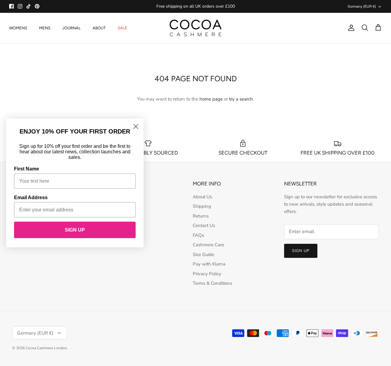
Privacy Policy (207, 274)
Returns (201, 216)
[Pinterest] (37, 6)
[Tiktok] (28, 6)
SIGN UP (75, 229)
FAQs (198, 235)
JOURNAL (71, 28)
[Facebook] (11, 6)
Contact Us (204, 225)
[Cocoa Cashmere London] (195, 28)
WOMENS (18, 28)
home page (211, 99)
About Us (202, 197)
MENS (44, 28)
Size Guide (203, 254)
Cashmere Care (208, 245)
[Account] (350, 27)
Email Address (31, 197)
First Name (26, 168)
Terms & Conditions (212, 283)
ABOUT (99, 28)
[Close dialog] (135, 126)
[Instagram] (20, 6)
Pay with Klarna (209, 264)
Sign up (300, 251)
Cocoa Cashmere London (46, 348)
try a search (241, 99)
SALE (122, 28)
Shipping (202, 206)
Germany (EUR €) (362, 6)
